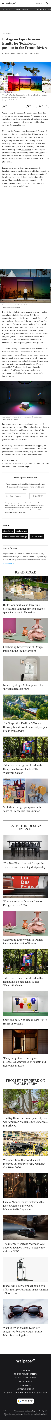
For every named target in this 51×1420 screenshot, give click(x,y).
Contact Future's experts (25, 1374)
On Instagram (21, 531)
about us (25, 1370)
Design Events (7, 33)
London (19, 333)
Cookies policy (25, 1385)
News (37, 53)
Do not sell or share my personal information (25, 1393)
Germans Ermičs (37, 536)
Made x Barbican (22, 9)
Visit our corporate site (28, 1412)
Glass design (8, 531)
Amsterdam (26, 149)
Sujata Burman (10, 53)
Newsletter (45, 106)
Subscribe (39, 3)
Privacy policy (25, 1381)
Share (7, 106)
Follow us (33, 106)
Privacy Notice (33, 505)
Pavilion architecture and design (15, 536)
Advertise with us (25, 1389)
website (23, 466)
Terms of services (30, 503)
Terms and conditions (25, 1378)
